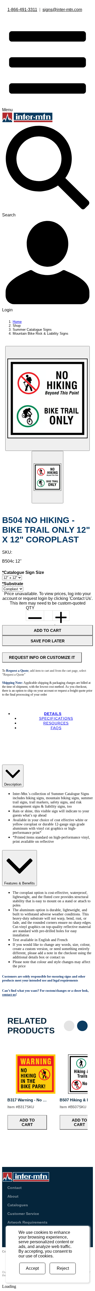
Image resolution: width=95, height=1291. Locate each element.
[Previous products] (69, 1026)
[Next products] (82, 1026)
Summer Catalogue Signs (32, 330)
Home (17, 322)
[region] (47, 1094)
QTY (30, 608)
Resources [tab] (56, 723)
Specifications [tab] (56, 718)
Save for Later (48, 641)
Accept (32, 1268)
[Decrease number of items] (35, 616)
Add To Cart (47, 630)
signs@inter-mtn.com (62, 9)
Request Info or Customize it (42, 657)
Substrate (12, 584)
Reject (63, 1268)
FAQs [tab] (56, 728)
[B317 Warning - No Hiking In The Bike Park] (35, 1092)
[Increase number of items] (61, 616)
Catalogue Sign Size (23, 572)
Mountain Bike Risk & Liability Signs (40, 333)
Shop (17, 326)
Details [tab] (52, 714)
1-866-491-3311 (22, 9)
